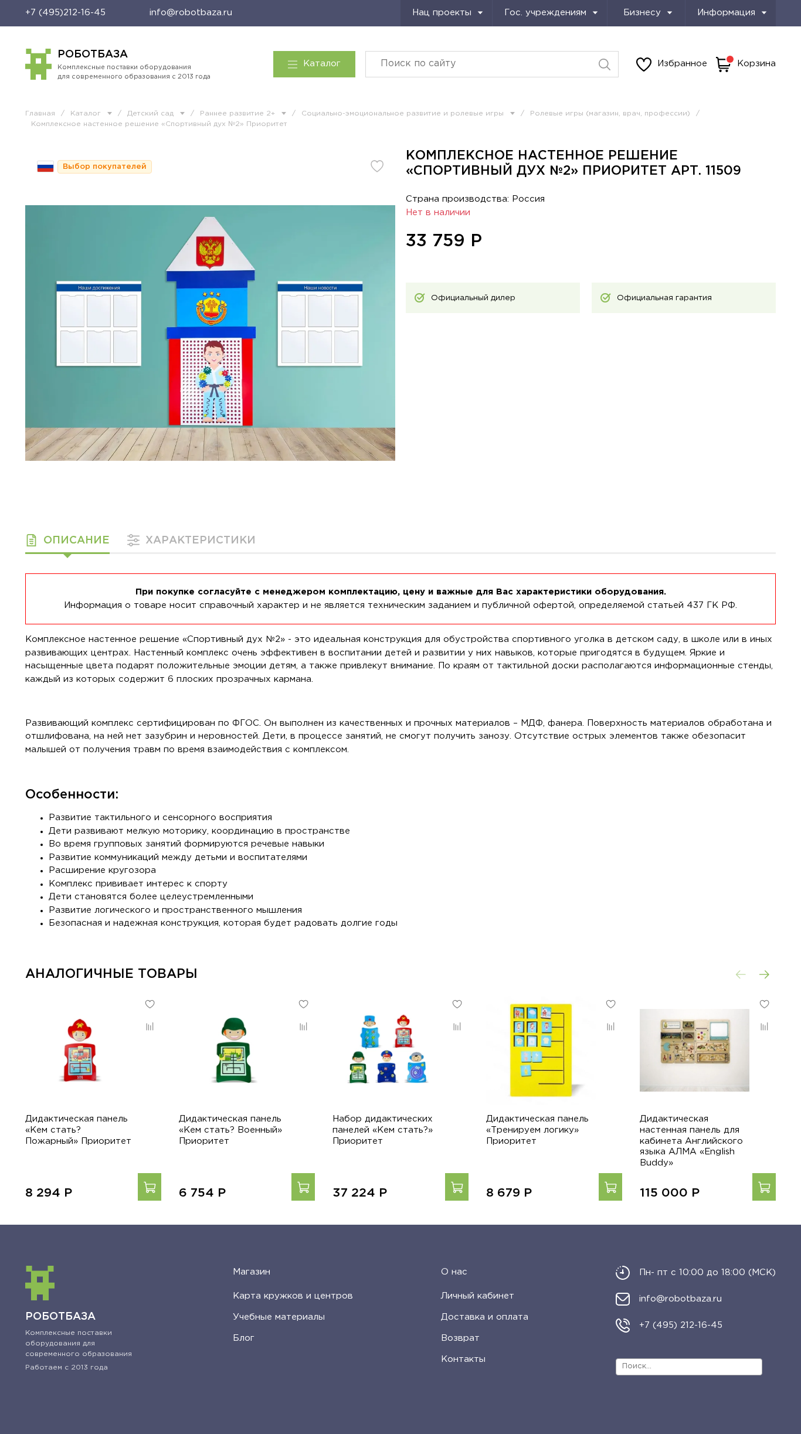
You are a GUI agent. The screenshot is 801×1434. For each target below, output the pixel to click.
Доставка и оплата (484, 1317)
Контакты (463, 1359)
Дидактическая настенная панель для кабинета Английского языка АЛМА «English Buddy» (691, 1141)
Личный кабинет (477, 1296)
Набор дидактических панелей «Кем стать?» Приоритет (382, 1130)
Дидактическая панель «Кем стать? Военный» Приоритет (230, 1130)
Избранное (682, 63)
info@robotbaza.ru (191, 12)
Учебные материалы (279, 1317)
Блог (243, 1338)
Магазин (251, 1272)
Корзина (756, 63)
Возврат (460, 1338)
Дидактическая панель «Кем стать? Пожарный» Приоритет (78, 1130)
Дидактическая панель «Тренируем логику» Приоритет (537, 1130)
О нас (454, 1272)
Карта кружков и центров (293, 1296)
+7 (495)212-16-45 (65, 12)
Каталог (322, 63)
